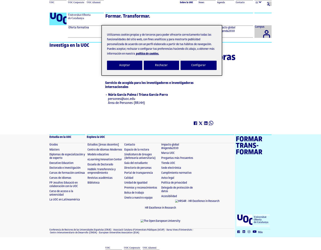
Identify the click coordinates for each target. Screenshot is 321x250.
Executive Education (61, 163)
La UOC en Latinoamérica (64, 199)
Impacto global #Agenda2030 (170, 146)
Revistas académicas (100, 177)
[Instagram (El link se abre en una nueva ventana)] (250, 232)
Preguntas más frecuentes (177, 158)
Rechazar (161, 65)
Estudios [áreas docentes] (103, 144)
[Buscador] (269, 3)
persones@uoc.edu (121, 99)
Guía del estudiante (136, 163)
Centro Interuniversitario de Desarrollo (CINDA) (73, 232)
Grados (53, 144)
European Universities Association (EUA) (118, 232)
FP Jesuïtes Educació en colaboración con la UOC (63, 184)
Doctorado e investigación (64, 167)
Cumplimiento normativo (176, 172)
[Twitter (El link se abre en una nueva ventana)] (201, 124)
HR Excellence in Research (160, 207)
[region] (161, 50)
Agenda (221, 2)
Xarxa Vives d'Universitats (179, 229)
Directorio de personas (138, 167)
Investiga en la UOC (69, 45)
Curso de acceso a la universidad (61, 193)
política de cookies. (147, 53)
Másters (54, 149)
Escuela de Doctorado (100, 164)
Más (260, 232)
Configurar (198, 65)
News (201, 2)
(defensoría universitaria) (140, 156)
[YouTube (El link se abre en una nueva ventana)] (255, 232)
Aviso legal (167, 177)
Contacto (240, 2)
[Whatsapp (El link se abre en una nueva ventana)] (211, 124)
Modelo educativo (98, 154)
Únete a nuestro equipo (138, 197)
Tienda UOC (168, 163)
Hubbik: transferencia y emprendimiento (101, 171)
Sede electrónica (171, 167)
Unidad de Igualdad (135, 182)
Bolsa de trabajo (134, 192)
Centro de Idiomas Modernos (104, 149)
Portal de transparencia (138, 172)
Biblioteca (93, 182)
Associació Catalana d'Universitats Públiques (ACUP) (139, 229)
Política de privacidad (174, 182)
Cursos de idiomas (60, 177)
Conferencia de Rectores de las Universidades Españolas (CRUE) (80, 229)
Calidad (128, 177)
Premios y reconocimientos (140, 187)
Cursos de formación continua (67, 172)
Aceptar (124, 65)
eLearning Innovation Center (104, 159)
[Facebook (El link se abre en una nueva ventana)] (195, 124)
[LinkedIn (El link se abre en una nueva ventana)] (206, 124)
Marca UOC (168, 153)
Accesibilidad (169, 196)
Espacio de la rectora (136, 149)
